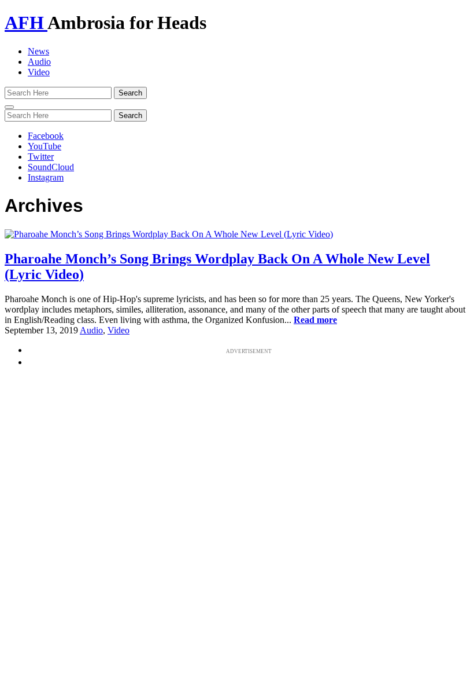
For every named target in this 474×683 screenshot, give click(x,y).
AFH (26, 22)
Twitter (41, 156)
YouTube (44, 146)
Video (39, 72)
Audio (39, 62)
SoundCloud (51, 167)
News (38, 51)
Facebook (46, 136)
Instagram (46, 177)
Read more (315, 320)
